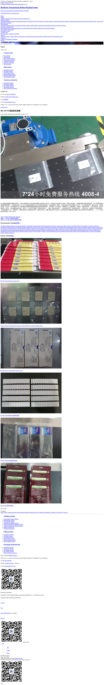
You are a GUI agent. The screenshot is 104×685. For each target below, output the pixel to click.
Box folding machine (36, 28)
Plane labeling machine (21, 21)
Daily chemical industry (9, 58)
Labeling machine (5, 18)
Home (2, 16)
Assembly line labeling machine (45, 21)
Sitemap (2, 2)
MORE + (18, 223)
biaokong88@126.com (9, 102)
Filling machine (13, 18)
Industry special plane (98, 21)
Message (7, 2)
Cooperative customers (13, 33)
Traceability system (5, 31)
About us (3, 35)
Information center (58, 36)
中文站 (11, 2)
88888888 (5, 99)
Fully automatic (16, 216)
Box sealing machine (26, 28)
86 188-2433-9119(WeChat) (11, 97)
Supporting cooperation (11, 39)
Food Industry (7, 55)
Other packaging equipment (48, 28)
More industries (7, 64)
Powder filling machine (60, 25)
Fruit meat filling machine (48, 25)
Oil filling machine (15, 25)
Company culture (9, 36)
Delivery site (50, 36)
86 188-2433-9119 (14, 13)
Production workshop (42, 36)
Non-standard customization (7, 29)
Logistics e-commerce (28, 42)
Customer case (4, 32)
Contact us (3, 38)
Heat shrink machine (6, 28)
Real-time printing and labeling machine (82, 21)
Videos (2, 17)
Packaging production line (23, 18)
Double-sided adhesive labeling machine (63, 21)
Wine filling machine (6, 25)
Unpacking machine (15, 28)
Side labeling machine (32, 21)
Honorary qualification (19, 36)
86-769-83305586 (5, 13)
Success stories (4, 33)
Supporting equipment (6, 22)
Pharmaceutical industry (9, 60)
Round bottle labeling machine (8, 21)
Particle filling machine (35, 25)
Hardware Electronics (9, 62)
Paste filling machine (25, 25)
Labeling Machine (8, 216)
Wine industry (7, 57)
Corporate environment (30, 36)
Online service (4, 107)
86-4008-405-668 (12, 555)
